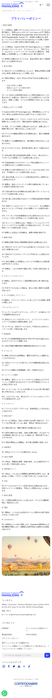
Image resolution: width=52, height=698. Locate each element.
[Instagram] (4, 667)
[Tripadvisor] (24, 667)
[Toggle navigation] (48, 5)
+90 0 (8, 611)
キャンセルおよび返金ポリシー (37, 629)
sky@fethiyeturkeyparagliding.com (22, 614)
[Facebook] (9, 667)
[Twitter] (14, 667)
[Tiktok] (29, 667)
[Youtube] (19, 667)
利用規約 (5, 628)
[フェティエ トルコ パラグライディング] (13, 4)
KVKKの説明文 (31, 634)
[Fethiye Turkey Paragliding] (13, 594)
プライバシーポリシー (10, 638)
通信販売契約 (7, 634)
